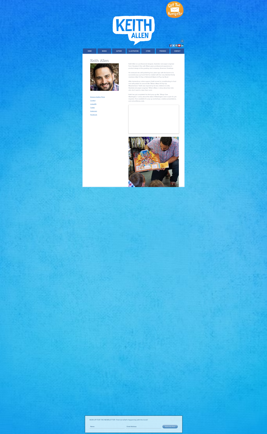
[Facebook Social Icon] (170, 45)
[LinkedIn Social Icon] (182, 45)
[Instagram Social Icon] (176, 45)
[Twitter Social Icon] (173, 45)
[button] (182, 40)
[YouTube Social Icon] (179, 45)
